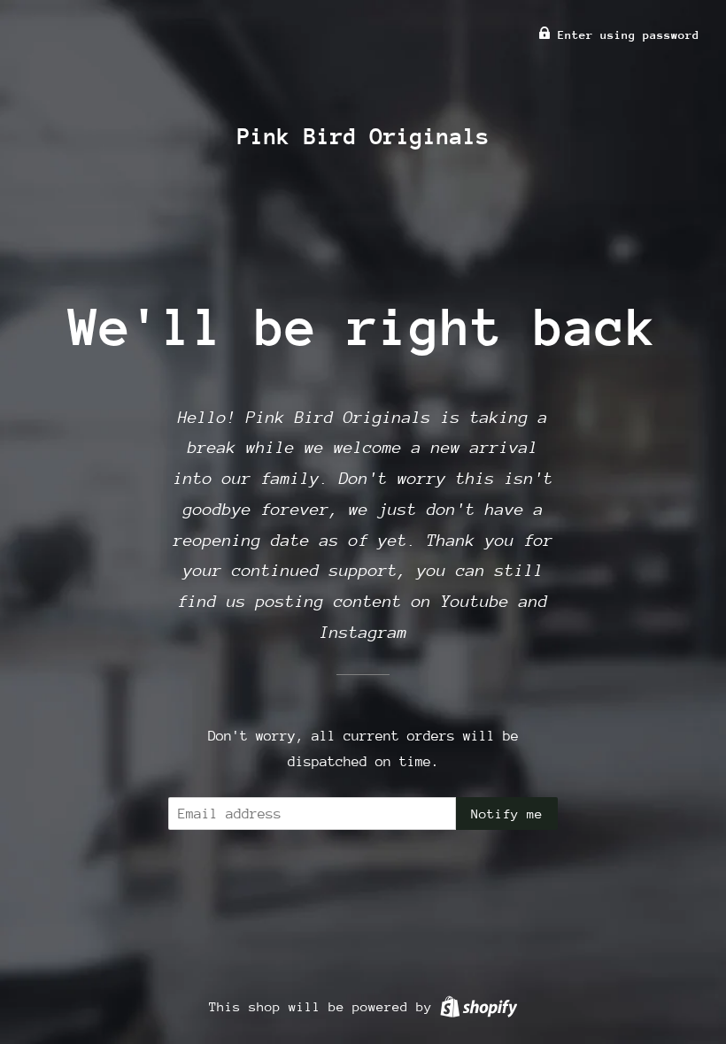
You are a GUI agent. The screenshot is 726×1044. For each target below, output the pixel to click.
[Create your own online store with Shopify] (478, 1006)
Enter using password (625, 35)
